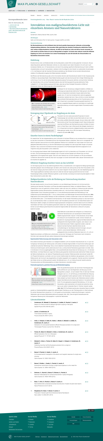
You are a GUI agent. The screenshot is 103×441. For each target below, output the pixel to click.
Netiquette (50, 427)
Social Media (32, 417)
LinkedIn (31, 424)
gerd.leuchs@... (13, 26)
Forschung (21, 10)
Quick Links (13, 417)
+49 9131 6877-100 (14, 25)
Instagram (51, 422)
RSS (73, 423)
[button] (55, 100)
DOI (87, 302)
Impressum (44, 436)
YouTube (51, 424)
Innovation (50, 10)
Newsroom (31, 10)
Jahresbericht (12, 424)
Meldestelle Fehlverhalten (15, 429)
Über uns (12, 10)
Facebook (51, 419)
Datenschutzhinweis (53, 436)
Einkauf (11, 427)
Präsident (11, 419)
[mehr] (45, 107)
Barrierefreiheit (64, 436)
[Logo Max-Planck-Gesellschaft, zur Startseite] (33, 5)
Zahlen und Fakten (14, 422)
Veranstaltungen (73, 420)
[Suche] (92, 4)
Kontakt (73, 417)
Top (92, 410)
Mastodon (32, 422)
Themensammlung (87, 420)
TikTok (31, 427)
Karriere (41, 10)
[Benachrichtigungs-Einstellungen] (97, 4)
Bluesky (31, 419)
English (81, 4)
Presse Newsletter (87, 417)
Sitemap (37, 436)
